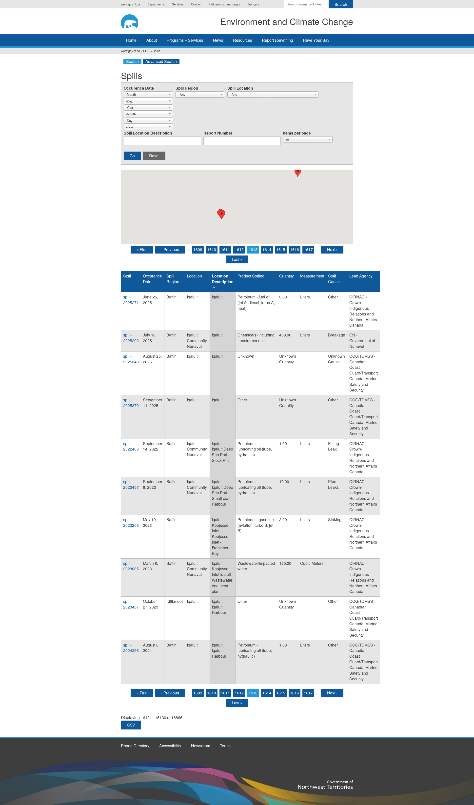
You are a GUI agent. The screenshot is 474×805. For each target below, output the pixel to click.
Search (132, 61)
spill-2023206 (131, 522)
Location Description (223, 278)
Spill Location (240, 88)
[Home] (134, 20)
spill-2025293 (131, 337)
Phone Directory (135, 745)
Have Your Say (316, 40)
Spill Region (187, 88)
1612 (239, 249)
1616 (294, 249)
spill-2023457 (131, 604)
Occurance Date (152, 278)
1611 (225, 249)
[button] (221, 214)
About (151, 40)
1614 (266, 249)
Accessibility (170, 745)
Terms (225, 745)
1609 (197, 249)
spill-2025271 (131, 299)
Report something (277, 40)
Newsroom (200, 745)
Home (131, 40)
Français (253, 4)
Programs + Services (185, 40)
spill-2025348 (131, 359)
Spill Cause (334, 278)
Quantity (286, 276)
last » (237, 259)
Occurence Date (139, 88)
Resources (242, 40)
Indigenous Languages (224, 4)
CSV (131, 725)
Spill (127, 276)
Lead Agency (361, 276)
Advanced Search (161, 61)
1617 (308, 249)
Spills (156, 51)
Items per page (297, 133)
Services (178, 4)
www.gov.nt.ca (130, 4)
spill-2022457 (131, 484)
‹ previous (170, 249)
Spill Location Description (148, 133)
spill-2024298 (131, 647)
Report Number (217, 133)
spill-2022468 (131, 446)
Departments (156, 4)
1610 (211, 249)
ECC (146, 51)
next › (332, 249)
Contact (196, 4)
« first (142, 249)
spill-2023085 (131, 566)
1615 (280, 249)
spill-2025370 (131, 402)
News (218, 40)
